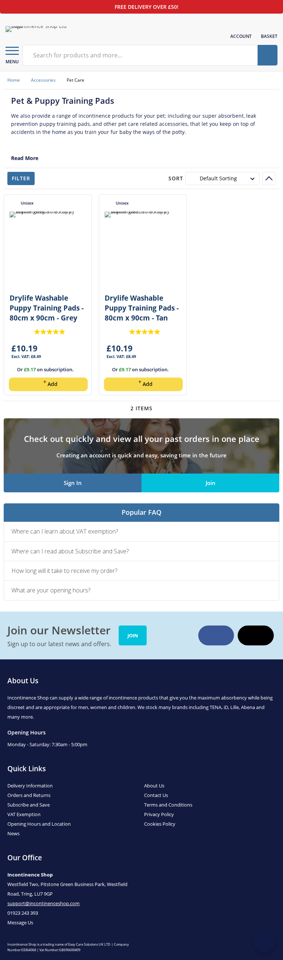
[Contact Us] (265, 942)
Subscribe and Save (28, 804)
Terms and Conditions (168, 804)
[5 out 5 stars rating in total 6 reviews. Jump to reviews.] (144, 331)
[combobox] (141, 55)
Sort (175, 178)
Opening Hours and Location (39, 824)
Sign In (73, 482)
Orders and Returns (28, 795)
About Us (154, 785)
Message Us (20, 922)
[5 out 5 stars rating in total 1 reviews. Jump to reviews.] (49, 331)
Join (211, 482)
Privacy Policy (159, 814)
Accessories (43, 80)
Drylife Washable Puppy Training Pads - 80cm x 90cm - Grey (47, 307)
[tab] (141, 531)
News (13, 833)
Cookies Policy (159, 824)
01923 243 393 (22, 913)
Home (13, 80)
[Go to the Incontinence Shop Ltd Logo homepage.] (39, 29)
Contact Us (156, 795)
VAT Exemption (24, 814)
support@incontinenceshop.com (43, 903)
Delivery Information (30, 785)
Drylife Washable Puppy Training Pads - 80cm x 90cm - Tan (142, 307)
